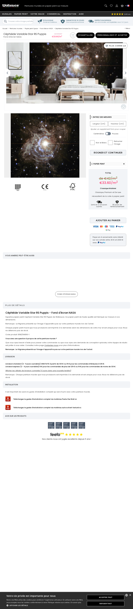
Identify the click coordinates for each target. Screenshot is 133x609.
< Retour (127, 28)
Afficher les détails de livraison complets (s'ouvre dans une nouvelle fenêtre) (38, 370)
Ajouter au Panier (108, 220)
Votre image (37, 14)
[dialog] (66, 600)
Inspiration (69, 14)
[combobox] (126, 595)
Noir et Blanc (101, 142)
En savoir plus (76, 602)
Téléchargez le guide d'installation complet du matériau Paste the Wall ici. (45, 399)
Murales (7, 14)
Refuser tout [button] (105, 603)
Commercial (54, 14)
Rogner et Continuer (108, 152)
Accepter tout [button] (105, 597)
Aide (81, 14)
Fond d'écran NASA (66, 294)
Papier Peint (21, 14)
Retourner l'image (118, 142)
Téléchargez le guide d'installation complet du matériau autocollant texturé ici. (47, 407)
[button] (45, 605)
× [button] (130, 595)
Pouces (115, 133)
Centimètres (99, 133)
